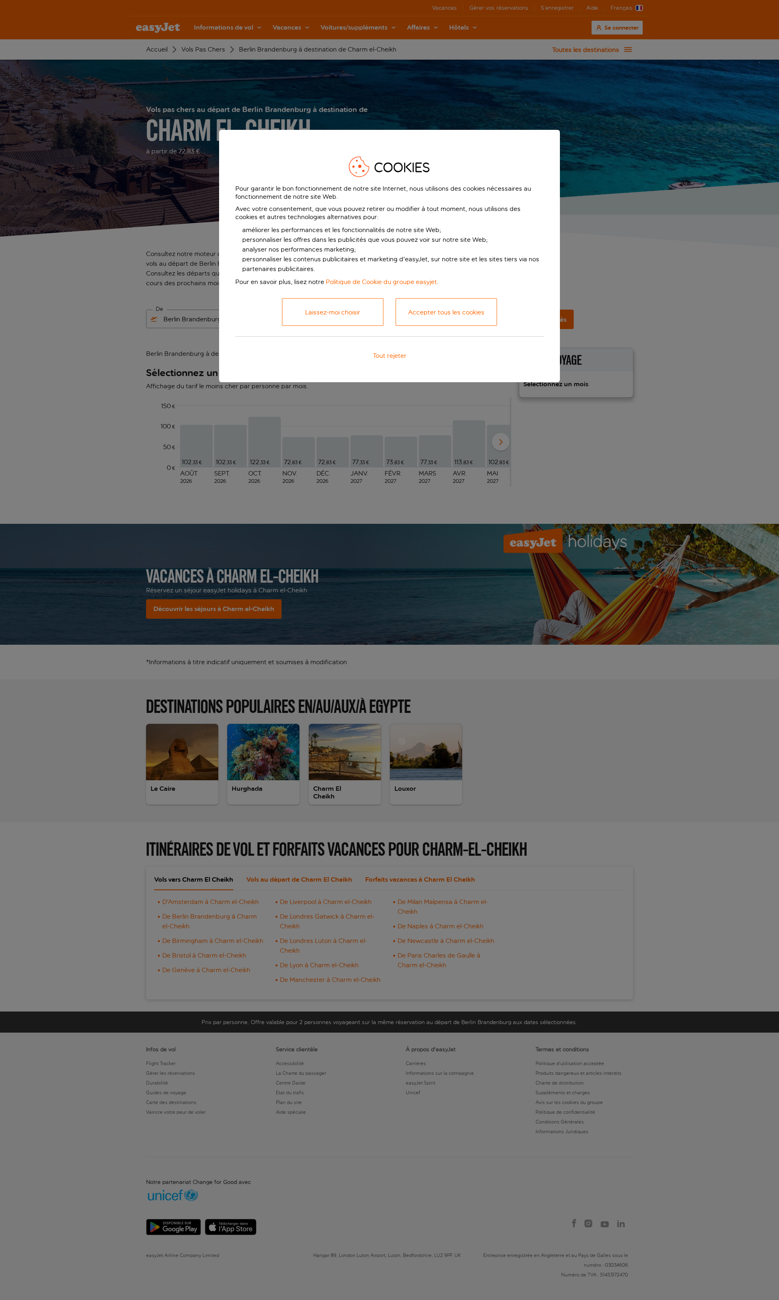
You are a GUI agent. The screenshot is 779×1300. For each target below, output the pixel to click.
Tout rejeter (390, 355)
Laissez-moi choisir (332, 312)
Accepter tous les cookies (446, 312)
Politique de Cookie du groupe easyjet (381, 282)
